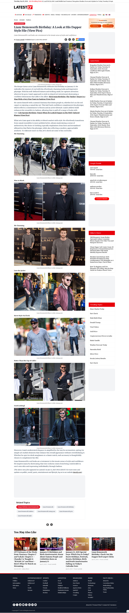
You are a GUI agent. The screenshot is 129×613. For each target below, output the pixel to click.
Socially (28, 15)
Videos (90, 595)
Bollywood (31, 581)
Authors (75, 581)
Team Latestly (20, 39)
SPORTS (73, 15)
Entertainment (35, 578)
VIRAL (99, 15)
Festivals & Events (63, 590)
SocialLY (90, 597)
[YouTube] (23, 604)
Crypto (47, 15)
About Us (105, 581)
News (14, 588)
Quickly (19, 15)
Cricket (45, 581)
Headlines (77, 578)
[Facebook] (14, 604)
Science (75, 585)
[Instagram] (26, 604)
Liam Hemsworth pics (66, 511)
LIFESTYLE (93, 15)
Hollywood (31, 583)
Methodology (107, 585)
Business (90, 585)
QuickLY (75, 590)
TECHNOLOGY (65, 15)
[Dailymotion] (20, 604)
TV (28, 585)
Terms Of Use (97, 605)
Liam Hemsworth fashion (25, 511)
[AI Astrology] (96, 25)
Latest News (94, 61)
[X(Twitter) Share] (69, 39)
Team (105, 592)
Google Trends (95, 163)
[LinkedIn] (29, 604)
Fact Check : (108, 578)
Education (16, 585)
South (29, 588)
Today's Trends (101, 199)
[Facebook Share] (66, 39)
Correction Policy (108, 583)
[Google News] (32, 604)
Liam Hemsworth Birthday (66, 507)
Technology (91, 583)
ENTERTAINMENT (83, 15)
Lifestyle (62, 578)
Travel (60, 583)
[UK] (109, 15)
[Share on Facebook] (47, 524)
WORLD (57, 15)
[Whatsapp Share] (73, 39)
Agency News (77, 588)
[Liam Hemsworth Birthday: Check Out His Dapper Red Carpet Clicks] (103, 550)
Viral (89, 590)
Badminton (46, 590)
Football (45, 583)
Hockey (45, 592)
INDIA (53, 15)
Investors (113, 605)
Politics (15, 581)
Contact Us (105, 605)
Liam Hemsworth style (25, 516)
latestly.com (77, 472)
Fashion (60, 585)
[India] (103, 15)
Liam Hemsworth (48, 507)
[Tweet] (51, 524)
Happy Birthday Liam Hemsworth (28, 507)
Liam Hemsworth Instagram (46, 511)
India (15, 578)
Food (59, 581)
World (90, 581)
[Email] (35, 604)
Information (16, 583)
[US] (106, 15)
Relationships (62, 592)
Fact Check (76, 583)
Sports (46, 578)
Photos (90, 592)
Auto (89, 588)
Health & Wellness (63, 588)
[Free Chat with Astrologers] (108, 25)
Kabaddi (45, 585)
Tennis (45, 588)
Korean (30, 590)
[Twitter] (17, 604)
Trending (38, 15)
